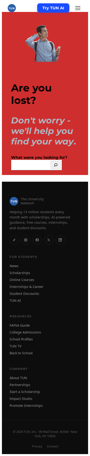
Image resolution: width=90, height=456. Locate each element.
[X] (48, 239)
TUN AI (15, 300)
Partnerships (20, 384)
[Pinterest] (25, 239)
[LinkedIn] (60, 239)
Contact (52, 446)
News (14, 266)
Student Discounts (24, 293)
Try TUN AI (53, 8)
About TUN (18, 378)
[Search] (56, 165)
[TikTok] (14, 239)
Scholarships (20, 272)
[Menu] (77, 8)
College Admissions (25, 332)
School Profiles (21, 339)
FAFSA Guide (20, 325)
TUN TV (15, 346)
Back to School (21, 353)
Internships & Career (26, 286)
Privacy (37, 446)
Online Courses (22, 279)
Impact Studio (21, 398)
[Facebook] (37, 239)
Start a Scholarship (25, 391)
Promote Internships (26, 405)
